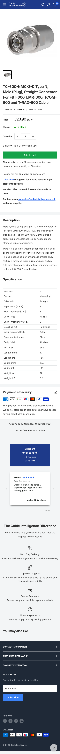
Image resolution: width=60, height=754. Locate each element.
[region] (30, 488)
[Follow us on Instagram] (16, 721)
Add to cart (30, 155)
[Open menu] (4, 5)
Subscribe (12, 697)
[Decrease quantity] (18, 136)
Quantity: (8, 136)
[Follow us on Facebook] (5, 721)
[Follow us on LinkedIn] (22, 721)
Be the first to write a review (30, 430)
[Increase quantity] (33, 136)
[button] (30, 430)
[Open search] (43, 4)
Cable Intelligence (13, 109)
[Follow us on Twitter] (10, 721)
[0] (55, 4)
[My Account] (48, 4)
